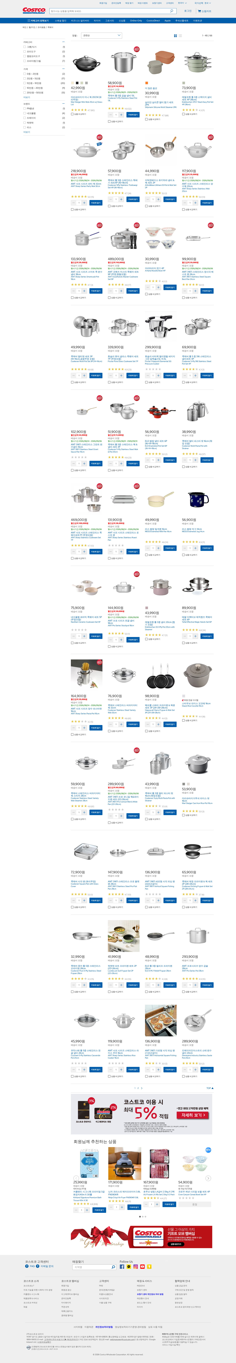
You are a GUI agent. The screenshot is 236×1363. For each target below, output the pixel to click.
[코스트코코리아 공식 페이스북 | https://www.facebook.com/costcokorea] (122, 1267)
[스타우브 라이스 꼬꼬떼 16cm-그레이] (184, 696)
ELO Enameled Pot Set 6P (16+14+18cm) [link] (156, 447)
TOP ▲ (210, 1088)
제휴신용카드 (67, 1311)
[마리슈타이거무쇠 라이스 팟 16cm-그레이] (184, 784)
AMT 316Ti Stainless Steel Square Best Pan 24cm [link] (196, 277)
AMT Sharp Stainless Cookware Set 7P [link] (86, 538)
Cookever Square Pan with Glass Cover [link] (84, 885)
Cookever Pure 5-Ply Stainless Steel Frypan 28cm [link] (86, 972)
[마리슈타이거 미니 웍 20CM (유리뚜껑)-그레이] (86, 83)
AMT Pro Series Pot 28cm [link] (193, 971)
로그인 (188, 10)
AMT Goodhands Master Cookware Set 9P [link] (123, 277)
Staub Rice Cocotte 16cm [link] (192, 706)
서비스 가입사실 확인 (171, 1345)
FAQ (101, 1285)
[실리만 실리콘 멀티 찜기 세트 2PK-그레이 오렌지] (147, 83)
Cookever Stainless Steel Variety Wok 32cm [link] (122, 711)
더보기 (26, 97)
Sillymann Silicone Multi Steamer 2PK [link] (161, 107)
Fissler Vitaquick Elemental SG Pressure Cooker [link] (158, 362)
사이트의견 (104, 1298)
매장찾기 (78, 1261)
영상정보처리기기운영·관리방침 (130, 1326)
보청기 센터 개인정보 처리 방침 (150, 1294)
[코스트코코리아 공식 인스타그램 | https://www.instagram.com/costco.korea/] (135, 1267)
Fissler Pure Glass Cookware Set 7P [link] (123, 361)
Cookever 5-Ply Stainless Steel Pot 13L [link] (122, 99)
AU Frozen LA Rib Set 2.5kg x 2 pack (159, 1194)
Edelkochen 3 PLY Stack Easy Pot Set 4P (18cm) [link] (197, 103)
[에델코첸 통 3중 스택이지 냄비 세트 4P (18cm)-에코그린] (184, 83)
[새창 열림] (29, 1348)
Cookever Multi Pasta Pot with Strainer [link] (194, 447)
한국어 (181, 3)
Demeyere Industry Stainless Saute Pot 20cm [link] (197, 1056)
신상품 (122, 20)
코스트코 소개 (31, 1281)
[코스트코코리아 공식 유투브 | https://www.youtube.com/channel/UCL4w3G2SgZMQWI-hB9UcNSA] (142, 1267)
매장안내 (141, 1285)
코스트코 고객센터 (37, 1261)
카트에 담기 (133, 114)
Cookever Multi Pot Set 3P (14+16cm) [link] (86, 361)
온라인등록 (66, 1298)
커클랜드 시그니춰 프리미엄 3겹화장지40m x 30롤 (89, 1193)
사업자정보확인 (44, 1342)
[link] (86, 76)
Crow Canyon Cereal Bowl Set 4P (192, 1194)
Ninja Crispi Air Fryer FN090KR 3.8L (123, 1197)
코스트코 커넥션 (30, 1302)
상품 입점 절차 (181, 1294)
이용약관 (89, 1326)
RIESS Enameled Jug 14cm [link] (193, 531)
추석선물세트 (181, 20)
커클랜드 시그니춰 (31, 1294)
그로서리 (109, 20)
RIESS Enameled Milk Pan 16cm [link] (158, 531)
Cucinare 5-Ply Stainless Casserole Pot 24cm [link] (85, 1056)
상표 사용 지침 (155, 1326)
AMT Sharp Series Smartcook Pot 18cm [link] (85, 277)
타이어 (97, 20)
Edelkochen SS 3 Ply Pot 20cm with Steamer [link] (160, 628)
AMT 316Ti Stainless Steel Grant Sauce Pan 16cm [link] (84, 450)
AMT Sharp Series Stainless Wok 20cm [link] (196, 189)
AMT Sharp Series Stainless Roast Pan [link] (122, 538)
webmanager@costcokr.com (122, 1339)
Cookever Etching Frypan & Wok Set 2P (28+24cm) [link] (197, 887)
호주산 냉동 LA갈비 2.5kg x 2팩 (159, 1191)
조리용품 (41, 27)
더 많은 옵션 (151, 88)
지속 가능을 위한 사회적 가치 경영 (37, 1290)
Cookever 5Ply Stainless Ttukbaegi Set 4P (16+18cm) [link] (122, 186)
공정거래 (178, 1298)
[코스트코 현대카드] (141, 1133)
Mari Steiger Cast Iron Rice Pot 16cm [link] (197, 803)
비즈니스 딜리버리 (80, 20)
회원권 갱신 (66, 1290)
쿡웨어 (50, 27)
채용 (25, 1307)
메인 (24, 27)
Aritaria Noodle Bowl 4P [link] (155, 270)
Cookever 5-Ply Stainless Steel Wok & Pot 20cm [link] (123, 450)
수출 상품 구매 (105, 1302)
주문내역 (65, 1307)
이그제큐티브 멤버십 (70, 1294)
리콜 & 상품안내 (106, 1294)
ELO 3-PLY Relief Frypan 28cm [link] (158, 971)
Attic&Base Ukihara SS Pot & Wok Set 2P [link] (160, 186)
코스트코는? (28, 1285)
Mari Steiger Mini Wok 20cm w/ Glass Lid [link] (86, 103)
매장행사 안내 (143, 1298)
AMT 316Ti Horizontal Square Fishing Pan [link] (160, 1056)
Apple (168, 20)
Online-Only (136, 20)
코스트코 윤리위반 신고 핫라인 (188, 1307)
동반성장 (178, 1302)
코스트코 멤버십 (70, 1281)
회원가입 (65, 1285)
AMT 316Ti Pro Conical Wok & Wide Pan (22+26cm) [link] (122, 802)
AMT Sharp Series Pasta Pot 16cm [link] (85, 713)
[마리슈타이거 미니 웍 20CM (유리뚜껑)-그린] (82, 83)
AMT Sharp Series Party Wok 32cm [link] (85, 186)
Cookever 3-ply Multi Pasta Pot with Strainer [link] (160, 799)
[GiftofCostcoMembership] (141, 1247)
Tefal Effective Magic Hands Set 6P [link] (197, 622)
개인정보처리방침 (104, 1326)
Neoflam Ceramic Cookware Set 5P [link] (85, 622)
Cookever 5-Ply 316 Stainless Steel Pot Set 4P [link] (196, 362)
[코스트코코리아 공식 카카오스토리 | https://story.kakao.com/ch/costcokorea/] (149, 1267)
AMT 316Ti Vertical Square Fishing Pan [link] (159, 887)
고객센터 (104, 1281)
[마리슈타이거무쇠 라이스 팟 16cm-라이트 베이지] (188, 784)
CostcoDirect (153, 20)
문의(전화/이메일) (107, 1290)
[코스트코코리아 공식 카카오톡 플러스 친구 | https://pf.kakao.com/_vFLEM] (129, 1267)
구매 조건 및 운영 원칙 (184, 1290)
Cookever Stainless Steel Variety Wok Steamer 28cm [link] (85, 799)
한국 (206, 3)
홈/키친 (32, 27)
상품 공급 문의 (181, 1285)
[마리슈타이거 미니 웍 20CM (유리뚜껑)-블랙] (77, 83)
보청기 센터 (142, 1290)
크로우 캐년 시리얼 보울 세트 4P (194, 1191)
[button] (173, 11)
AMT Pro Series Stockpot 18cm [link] (121, 625)
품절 (194, 1204)
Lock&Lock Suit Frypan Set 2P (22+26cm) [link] (120, 972)
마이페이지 (66, 1302)
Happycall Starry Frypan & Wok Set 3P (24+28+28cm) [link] (160, 711)
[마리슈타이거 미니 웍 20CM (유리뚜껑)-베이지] (72, 83)
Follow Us (126, 1261)
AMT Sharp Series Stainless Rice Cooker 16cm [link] (121, 1056)
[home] (34, 10)
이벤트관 (197, 20)
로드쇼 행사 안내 (144, 1302)
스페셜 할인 (60, 20)
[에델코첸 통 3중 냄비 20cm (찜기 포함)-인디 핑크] (147, 608)
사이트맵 (78, 1326)
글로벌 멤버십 (67, 1315)
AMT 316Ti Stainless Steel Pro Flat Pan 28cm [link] (122, 887)
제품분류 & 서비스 (31, 1298)
